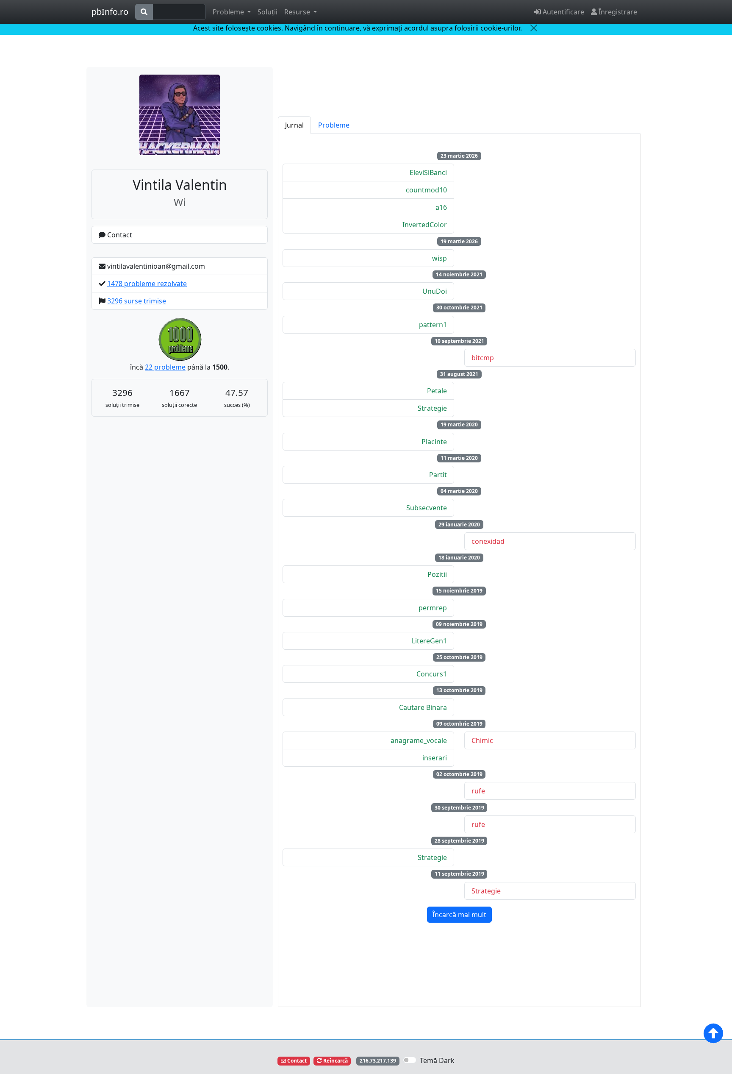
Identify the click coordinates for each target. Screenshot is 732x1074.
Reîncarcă (335, 1060)
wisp (439, 258)
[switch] (409, 1060)
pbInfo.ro (110, 11)
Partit (438, 474)
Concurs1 (431, 674)
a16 (441, 207)
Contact (118, 234)
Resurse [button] (298, 12)
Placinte (434, 441)
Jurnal (294, 125)
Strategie (432, 408)
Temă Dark (437, 1060)
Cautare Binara (423, 707)
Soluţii (267, 12)
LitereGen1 (429, 641)
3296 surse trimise (136, 301)
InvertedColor (424, 224)
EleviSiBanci (428, 172)
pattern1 (433, 324)
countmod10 (426, 190)
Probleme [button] (229, 12)
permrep (433, 607)
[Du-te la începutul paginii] (713, 1033)
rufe (478, 791)
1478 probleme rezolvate (147, 283)
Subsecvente (426, 507)
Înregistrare (617, 12)
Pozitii (437, 574)
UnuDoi (434, 291)
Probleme (333, 125)
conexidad (488, 541)
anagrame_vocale (419, 740)
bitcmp (482, 357)
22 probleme (165, 367)
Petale (437, 390)
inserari (434, 757)
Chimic (482, 740)
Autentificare (562, 12)
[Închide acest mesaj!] (534, 28)
